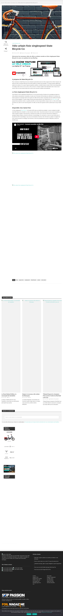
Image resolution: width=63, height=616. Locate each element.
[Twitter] (17, 567)
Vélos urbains (7, 2)
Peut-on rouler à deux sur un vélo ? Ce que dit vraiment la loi (46, 561)
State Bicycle (24, 110)
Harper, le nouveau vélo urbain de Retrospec (31, 394)
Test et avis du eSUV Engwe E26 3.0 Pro (42, 569)
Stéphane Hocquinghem (25, 52)
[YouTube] (17, 569)
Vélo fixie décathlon (51, 582)
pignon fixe (21, 279)
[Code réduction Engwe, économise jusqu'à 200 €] (9, 468)
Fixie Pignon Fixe (14, 2)
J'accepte (29, 614)
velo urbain (43, 279)
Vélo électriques (50, 579)
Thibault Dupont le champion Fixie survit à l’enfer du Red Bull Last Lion (52, 395)
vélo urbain (54, 99)
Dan (9, 397)
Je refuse (35, 614)
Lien (33, 584)
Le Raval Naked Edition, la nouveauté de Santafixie (9, 394)
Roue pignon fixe (36, 581)
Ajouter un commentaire (5, 44)
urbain (39, 279)
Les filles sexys (50, 578)
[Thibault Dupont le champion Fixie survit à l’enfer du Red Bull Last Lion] (52, 346)
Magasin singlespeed (51, 577)
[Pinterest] (7, 569)
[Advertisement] (36, 288)
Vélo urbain (49, 575)
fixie (17, 279)
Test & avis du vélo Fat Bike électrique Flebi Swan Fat (45, 567)
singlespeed (27, 279)
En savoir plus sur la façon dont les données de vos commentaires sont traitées (42, 422)
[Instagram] (7, 570)
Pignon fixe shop (50, 581)
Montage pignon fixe (37, 582)
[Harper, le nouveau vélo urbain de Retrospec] (31, 346)
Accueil (2, 2)
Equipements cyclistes (37, 578)
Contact (34, 575)
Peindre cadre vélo (36, 579)
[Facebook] (7, 567)
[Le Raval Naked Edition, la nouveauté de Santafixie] (11, 346)
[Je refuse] (61, 612)
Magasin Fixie (35, 577)
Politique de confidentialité (47, 612)
